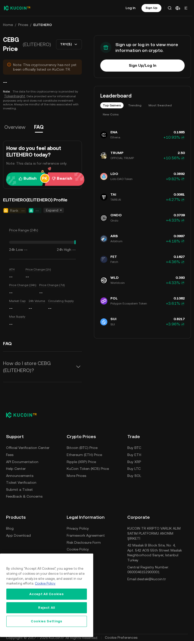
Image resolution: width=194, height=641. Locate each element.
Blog (10, 528)
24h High (64, 250)
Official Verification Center (28, 448)
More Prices (76, 476)
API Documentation (22, 462)
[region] (46, 595)
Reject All (46, 607)
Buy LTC (134, 469)
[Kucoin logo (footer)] (24, 414)
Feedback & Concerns (24, 496)
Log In (130, 8)
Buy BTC (134, 448)
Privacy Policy (78, 528)
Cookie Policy (78, 549)
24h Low (16, 250)
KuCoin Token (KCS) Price (88, 469)
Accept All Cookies (46, 594)
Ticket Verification (21, 482)
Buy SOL (134, 476)
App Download (18, 535)
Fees (9, 455)
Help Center (16, 469)
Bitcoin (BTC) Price (82, 448)
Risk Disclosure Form (84, 542)
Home (8, 25)
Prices (23, 25)
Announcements (19, 476)
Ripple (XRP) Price (81, 462)
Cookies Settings (46, 621)
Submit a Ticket (19, 489)
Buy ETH (134, 455)
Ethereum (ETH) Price (84, 455)
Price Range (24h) (23, 230)
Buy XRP (134, 462)
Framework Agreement (86, 535)
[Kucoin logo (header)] (17, 8)
